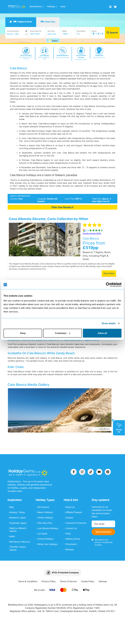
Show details (109, 323)
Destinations (36, 6)
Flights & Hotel (24, 21)
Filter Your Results (62, 207)
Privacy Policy (49, 581)
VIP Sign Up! (119, 431)
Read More (109, 273)
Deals (63, 6)
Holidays (51, 6)
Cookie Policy (87, 581)
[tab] (20, 22)
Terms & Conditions (27, 581)
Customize (60, 333)
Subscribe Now (103, 531)
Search (113, 32)
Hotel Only (49, 21)
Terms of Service (68, 581)
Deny (23, 333)
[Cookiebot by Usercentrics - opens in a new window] (108, 284)
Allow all (102, 333)
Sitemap (103, 581)
